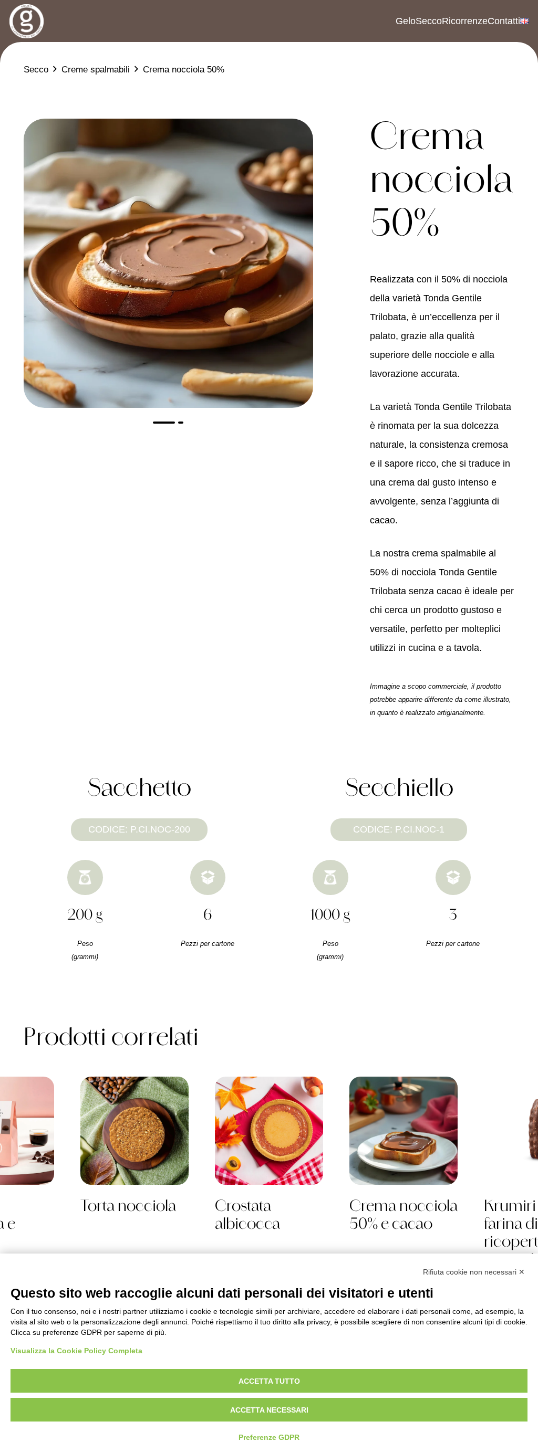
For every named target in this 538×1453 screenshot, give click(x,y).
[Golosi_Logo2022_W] (26, 21)
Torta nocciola (128, 1207)
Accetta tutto (269, 1381)
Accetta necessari (269, 1410)
